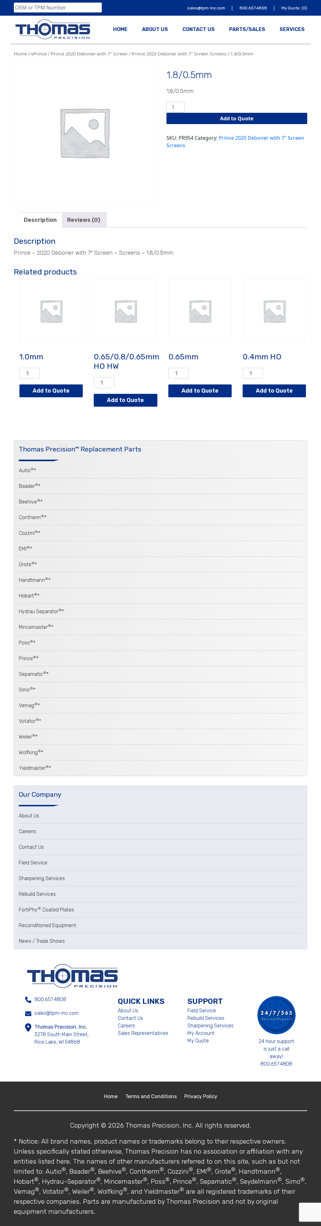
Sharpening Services (42, 878)
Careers (27, 831)
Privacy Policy (200, 1096)
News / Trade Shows (42, 941)
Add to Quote (236, 118)
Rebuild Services (37, 894)
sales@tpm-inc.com (206, 8)
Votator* (30, 721)
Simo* (27, 690)
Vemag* (29, 705)
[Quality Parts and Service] (53, 29)
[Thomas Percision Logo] (72, 975)
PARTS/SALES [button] (247, 29)
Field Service (33, 863)
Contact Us (31, 847)
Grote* (28, 564)
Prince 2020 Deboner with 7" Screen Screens (179, 53)
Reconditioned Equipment (47, 925)
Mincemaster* (36, 627)
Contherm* (32, 517)
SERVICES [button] (292, 29)
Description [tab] (40, 220)
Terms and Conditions (151, 1096)
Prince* (29, 658)
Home (20, 53)
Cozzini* (29, 533)
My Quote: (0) (294, 8)
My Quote (198, 1041)
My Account (200, 1033)
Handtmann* (34, 580)
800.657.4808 (253, 8)
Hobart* (29, 596)
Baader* (29, 486)
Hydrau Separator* (41, 611)
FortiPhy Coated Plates (46, 910)
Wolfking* (31, 752)
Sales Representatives (143, 1033)
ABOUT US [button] (155, 29)
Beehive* (31, 502)
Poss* (27, 643)
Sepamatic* (34, 674)
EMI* (25, 549)
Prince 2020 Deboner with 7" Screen (89, 53)
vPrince (39, 53)
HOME (120, 29)
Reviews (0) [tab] (83, 220)
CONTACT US (198, 29)
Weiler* (28, 737)
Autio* (27, 470)
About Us (29, 816)
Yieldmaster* (35, 768)
